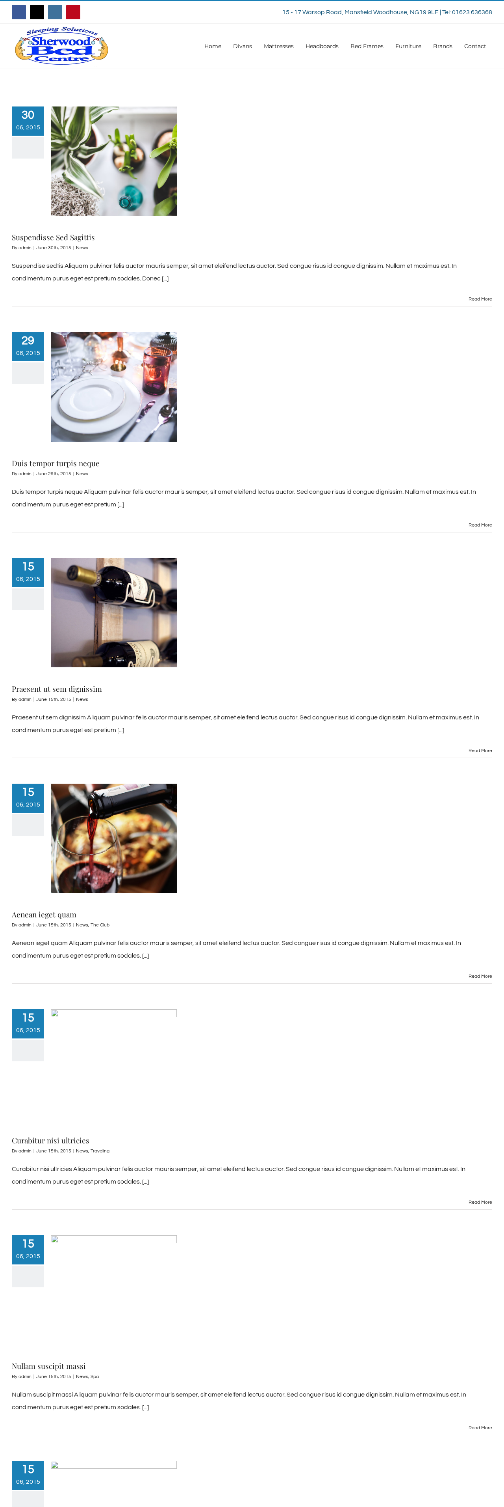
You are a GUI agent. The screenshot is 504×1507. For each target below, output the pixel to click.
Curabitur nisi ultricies (50, 1140)
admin (25, 247)
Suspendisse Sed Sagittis (53, 237)
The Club (100, 925)
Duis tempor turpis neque (56, 463)
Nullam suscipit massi (49, 1366)
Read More (480, 299)
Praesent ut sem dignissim (57, 688)
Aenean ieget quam (44, 914)
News (82, 247)
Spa (95, 1376)
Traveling (100, 1151)
